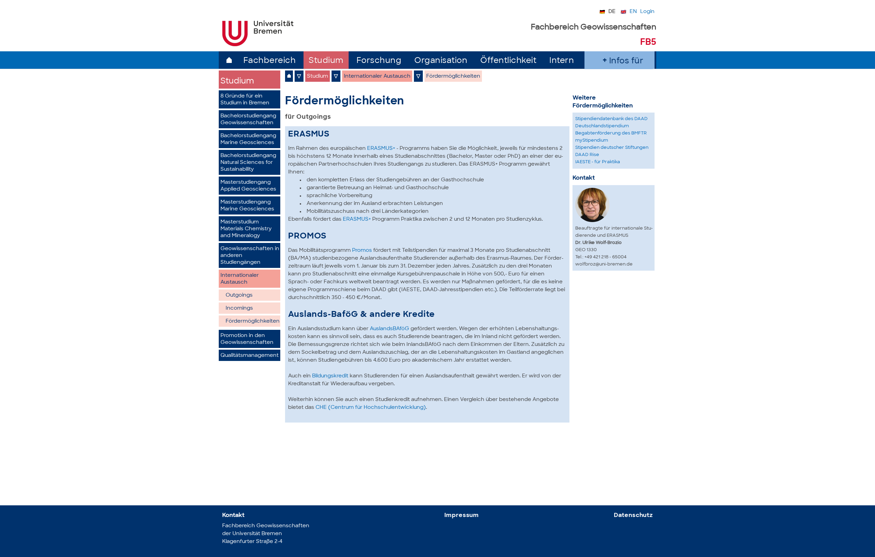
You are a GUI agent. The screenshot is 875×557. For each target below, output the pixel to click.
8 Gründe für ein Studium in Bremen (244, 100)
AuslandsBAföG (388, 329)
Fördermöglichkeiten (253, 321)
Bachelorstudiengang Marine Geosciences (248, 139)
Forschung (379, 61)
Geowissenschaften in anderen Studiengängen (249, 255)
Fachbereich (269, 61)
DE (612, 11)
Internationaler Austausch (239, 279)
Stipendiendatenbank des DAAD (611, 119)
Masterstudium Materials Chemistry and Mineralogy (246, 229)
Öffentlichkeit (508, 61)
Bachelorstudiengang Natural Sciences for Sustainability (248, 162)
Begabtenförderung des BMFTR (611, 133)
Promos (361, 250)
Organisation (440, 61)
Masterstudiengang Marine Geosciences (247, 206)
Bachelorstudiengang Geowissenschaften (248, 120)
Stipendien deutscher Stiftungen (611, 147)
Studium (326, 61)
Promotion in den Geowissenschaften (246, 339)
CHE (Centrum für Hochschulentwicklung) (370, 407)
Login (647, 11)
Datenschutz (633, 515)
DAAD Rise (587, 155)
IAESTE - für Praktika (597, 162)
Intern (561, 61)
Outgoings (239, 295)
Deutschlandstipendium (602, 126)
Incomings (239, 308)
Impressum (461, 515)
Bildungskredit (330, 376)
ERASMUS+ (380, 148)
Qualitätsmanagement (249, 355)
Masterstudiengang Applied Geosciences (248, 186)
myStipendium (591, 140)
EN (633, 11)
